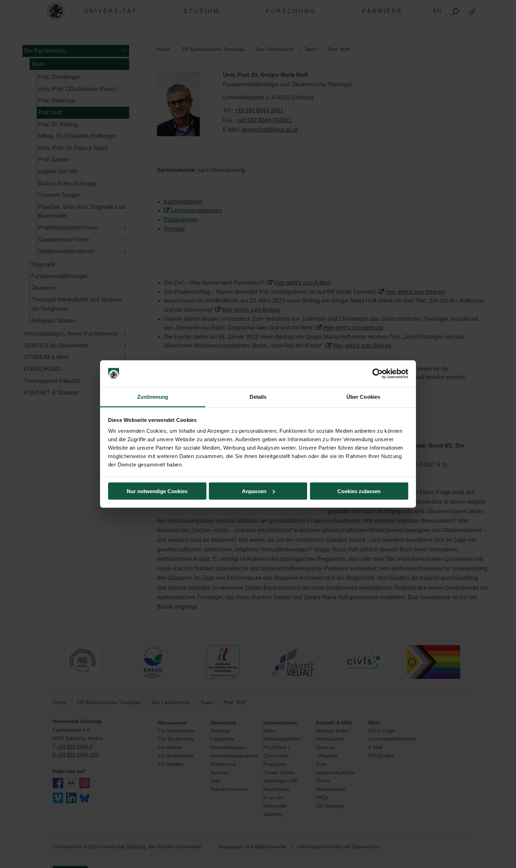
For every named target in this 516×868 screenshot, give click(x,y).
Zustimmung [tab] (152, 397)
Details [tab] (258, 397)
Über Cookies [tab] (363, 397)
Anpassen (254, 491)
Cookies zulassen (359, 491)
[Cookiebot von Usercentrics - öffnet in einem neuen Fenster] (377, 374)
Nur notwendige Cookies (157, 491)
